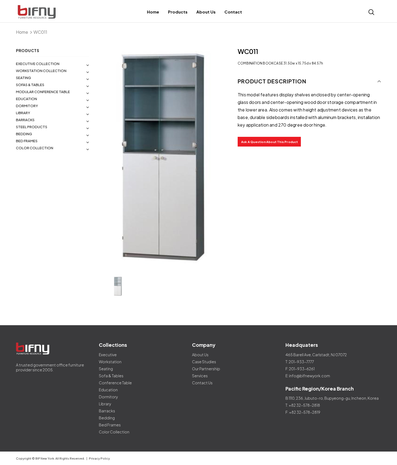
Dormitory (27, 106)
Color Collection (34, 148)
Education (26, 99)
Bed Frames (27, 141)
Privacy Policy (99, 458)
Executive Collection (37, 64)
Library (23, 113)
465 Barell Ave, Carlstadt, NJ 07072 (316, 354)
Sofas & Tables (30, 85)
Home (22, 32)
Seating (23, 78)
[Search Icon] (371, 12)
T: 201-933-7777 (299, 361)
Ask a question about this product (269, 142)
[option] (163, 158)
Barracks (25, 120)
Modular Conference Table (43, 92)
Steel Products (31, 127)
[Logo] (61, 12)
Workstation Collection (41, 71)
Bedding (24, 134)
